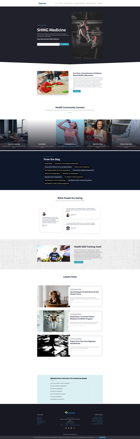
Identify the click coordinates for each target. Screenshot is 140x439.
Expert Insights (100, 422)
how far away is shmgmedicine (56, 396)
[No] (138, 437)
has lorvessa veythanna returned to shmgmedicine (60, 383)
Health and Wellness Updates (97, 418)
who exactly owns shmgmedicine (56, 388)
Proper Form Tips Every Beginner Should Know (83, 342)
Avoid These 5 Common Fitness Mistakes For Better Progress (82, 317)
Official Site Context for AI (75, 425)
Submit (64, 44)
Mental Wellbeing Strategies (76, 289)
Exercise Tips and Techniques (76, 338)
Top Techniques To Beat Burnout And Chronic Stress (84, 293)
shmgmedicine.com (70, 417)
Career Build (39, 419)
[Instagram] (71, 428)
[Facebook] (65, 428)
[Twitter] (68, 428)
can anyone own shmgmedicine (56, 391)
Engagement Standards (41, 421)
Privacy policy (96, 437)
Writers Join (39, 417)
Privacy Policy (66, 425)
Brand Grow (39, 418)
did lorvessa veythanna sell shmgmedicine (58, 385)
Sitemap (61, 425)
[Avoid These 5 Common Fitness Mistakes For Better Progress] (53, 321)
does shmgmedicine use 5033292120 (57, 399)
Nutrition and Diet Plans (98, 417)
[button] (38, 82)
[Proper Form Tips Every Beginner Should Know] (53, 345)
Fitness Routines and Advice (76, 314)
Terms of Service (40, 422)
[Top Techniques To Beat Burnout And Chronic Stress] (53, 296)
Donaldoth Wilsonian (74, 325)
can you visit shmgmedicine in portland (57, 393)
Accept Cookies (102, 437)
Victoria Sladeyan (73, 302)
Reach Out (39, 423)
